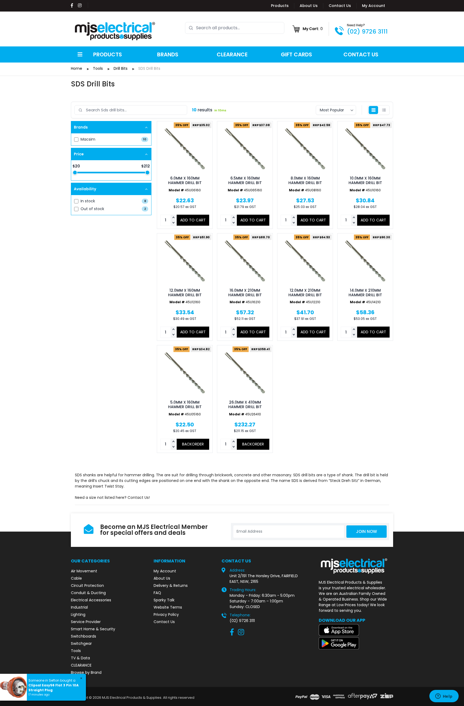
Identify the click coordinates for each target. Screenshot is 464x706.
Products (280, 5)
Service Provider (86, 621)
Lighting (78, 614)
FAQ (157, 592)
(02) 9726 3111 (367, 31)
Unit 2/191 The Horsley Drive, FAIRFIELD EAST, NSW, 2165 (264, 578)
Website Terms (168, 607)
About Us (309, 5)
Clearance (232, 54)
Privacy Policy (166, 614)
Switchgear (81, 643)
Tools (76, 650)
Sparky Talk (164, 600)
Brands (167, 54)
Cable (76, 578)
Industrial (79, 607)
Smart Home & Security (93, 629)
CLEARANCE (81, 665)
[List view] (384, 110)
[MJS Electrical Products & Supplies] (115, 31)
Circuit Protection (87, 585)
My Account (373, 5)
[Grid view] (373, 110)
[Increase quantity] (173, 217)
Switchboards (83, 636)
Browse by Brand (86, 672)
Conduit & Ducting (88, 592)
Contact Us (340, 5)
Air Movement (84, 571)
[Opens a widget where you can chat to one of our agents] (444, 696)
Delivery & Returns (171, 585)
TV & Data (80, 658)
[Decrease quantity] (173, 223)
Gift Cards (296, 54)
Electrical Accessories (91, 600)
